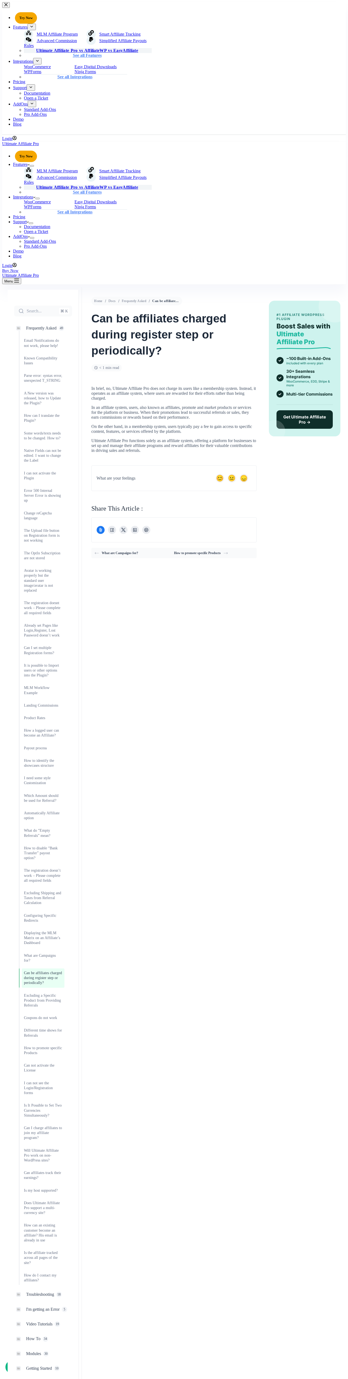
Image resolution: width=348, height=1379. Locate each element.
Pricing (19, 217)
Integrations (23, 197)
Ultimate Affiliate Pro (20, 143)
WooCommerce (37, 202)
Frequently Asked (134, 301)
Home (98, 301)
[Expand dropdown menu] (32, 166)
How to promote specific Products (197, 553)
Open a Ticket (36, 231)
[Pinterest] (146, 530)
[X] (123, 530)
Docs (112, 301)
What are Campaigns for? (120, 553)
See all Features (87, 192)
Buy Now (10, 270)
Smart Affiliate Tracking (120, 171)
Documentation (37, 226)
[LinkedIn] (135, 530)
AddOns (20, 236)
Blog (17, 256)
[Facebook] (112, 530)
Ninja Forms (85, 206)
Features (20, 164)
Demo (18, 251)
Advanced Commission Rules (50, 180)
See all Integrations (74, 212)
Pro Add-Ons (35, 246)
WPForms (32, 206)
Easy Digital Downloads (95, 202)
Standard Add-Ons (40, 241)
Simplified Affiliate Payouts (123, 177)
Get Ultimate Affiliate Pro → (304, 419)
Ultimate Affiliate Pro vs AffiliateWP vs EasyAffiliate (87, 187)
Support (20, 221)
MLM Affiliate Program (57, 171)
